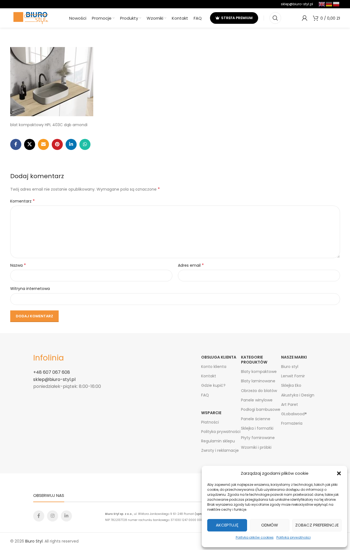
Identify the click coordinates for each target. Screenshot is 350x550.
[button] (339, 473)
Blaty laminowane (258, 381)
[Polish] (336, 3)
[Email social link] (43, 144)
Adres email (191, 265)
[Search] (275, 18)
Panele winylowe (257, 400)
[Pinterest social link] (57, 144)
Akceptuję (227, 525)
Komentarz (22, 201)
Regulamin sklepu (218, 441)
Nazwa (18, 265)
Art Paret (289, 404)
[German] (329, 3)
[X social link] (29, 144)
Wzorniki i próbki (256, 447)
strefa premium (237, 17)
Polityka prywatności (293, 537)
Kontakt (208, 376)
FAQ (205, 395)
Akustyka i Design (297, 395)
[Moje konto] (304, 18)
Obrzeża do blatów (259, 390)
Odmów (269, 525)
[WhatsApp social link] (84, 144)
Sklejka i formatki (257, 428)
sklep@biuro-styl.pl (297, 4)
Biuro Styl (34, 541)
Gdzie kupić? (213, 385)
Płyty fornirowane (258, 437)
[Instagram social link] (52, 516)
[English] (322, 3)
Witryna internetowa (30, 288)
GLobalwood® (294, 414)
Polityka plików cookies (255, 537)
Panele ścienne (255, 419)
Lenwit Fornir (293, 376)
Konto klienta (213, 366)
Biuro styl (289, 366)
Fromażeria (291, 423)
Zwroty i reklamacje (220, 450)
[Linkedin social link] (71, 144)
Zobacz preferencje (317, 525)
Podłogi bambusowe (260, 409)
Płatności (210, 422)
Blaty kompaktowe (259, 371)
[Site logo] (31, 17)
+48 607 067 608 (51, 372)
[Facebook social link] (15, 144)
